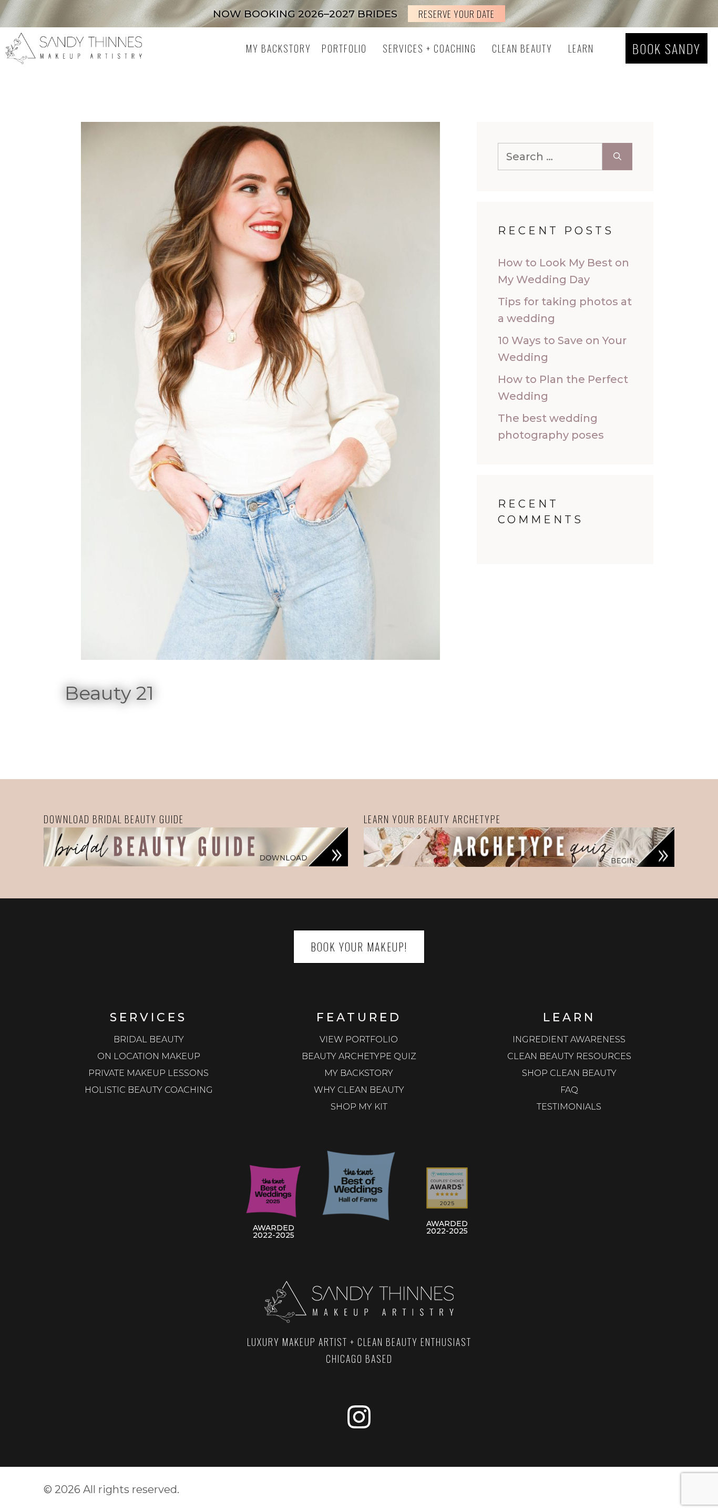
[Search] (617, 156)
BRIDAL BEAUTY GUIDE (138, 819)
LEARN (581, 48)
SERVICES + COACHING (429, 48)
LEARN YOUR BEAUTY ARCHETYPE (432, 819)
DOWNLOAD (67, 819)
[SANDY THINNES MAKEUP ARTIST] (73, 48)
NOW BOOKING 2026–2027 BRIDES (305, 13)
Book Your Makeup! (359, 947)
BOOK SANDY (666, 48)
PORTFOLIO (344, 48)
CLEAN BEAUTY (522, 48)
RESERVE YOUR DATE (456, 13)
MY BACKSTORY (278, 48)
